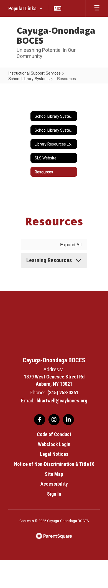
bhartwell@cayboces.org (62, 401)
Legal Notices (54, 454)
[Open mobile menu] (97, 8)
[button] (25, 8)
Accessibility (54, 484)
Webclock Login (54, 444)
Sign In (54, 494)
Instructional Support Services (34, 73)
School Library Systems (29, 78)
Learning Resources (49, 260)
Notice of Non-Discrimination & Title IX (54, 464)
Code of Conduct (54, 434)
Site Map (54, 474)
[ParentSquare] (54, 536)
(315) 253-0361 (62, 392)
